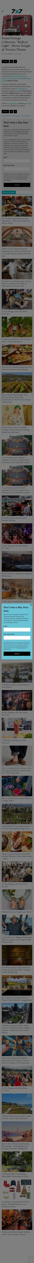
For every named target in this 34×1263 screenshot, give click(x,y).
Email (5, 626)
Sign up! (17, 654)
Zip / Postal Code (9, 634)
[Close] (31, 605)
